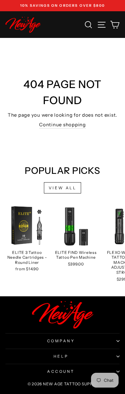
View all (63, 187)
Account (61, 371)
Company (61, 341)
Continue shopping (62, 125)
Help (61, 356)
